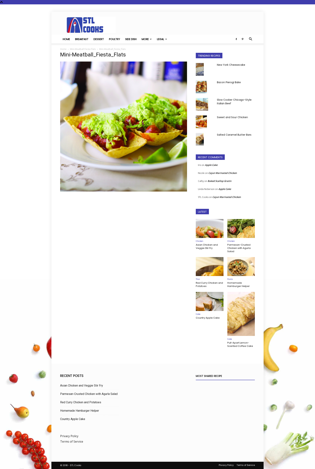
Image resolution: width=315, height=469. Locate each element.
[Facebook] (236, 39)
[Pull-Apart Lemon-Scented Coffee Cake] (241, 314)
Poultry (114, 39)
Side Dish (131, 39)
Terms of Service (71, 442)
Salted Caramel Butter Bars (234, 135)
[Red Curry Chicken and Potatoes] (209, 266)
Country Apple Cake (208, 318)
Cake (198, 314)
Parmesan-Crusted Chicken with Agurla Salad (239, 248)
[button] (250, 39)
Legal (160, 39)
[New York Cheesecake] (200, 69)
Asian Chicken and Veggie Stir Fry (207, 246)
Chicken (199, 241)
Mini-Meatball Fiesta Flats (83, 49)
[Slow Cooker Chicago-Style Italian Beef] (202, 104)
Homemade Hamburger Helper (238, 284)
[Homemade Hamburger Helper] (241, 266)
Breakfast (81, 39)
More (145, 39)
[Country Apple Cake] (209, 301)
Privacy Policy (69, 436)
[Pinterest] (242, 39)
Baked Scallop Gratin (219, 181)
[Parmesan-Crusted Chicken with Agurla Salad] (241, 228)
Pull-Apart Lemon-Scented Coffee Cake (240, 344)
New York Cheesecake (231, 65)
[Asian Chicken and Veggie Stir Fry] (209, 228)
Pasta (230, 279)
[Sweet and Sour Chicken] (201, 121)
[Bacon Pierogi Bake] (201, 86)
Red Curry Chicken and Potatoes (209, 284)
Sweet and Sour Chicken (232, 117)
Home (66, 39)
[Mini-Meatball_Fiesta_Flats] (123, 190)
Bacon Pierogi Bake (229, 82)
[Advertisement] (123, 231)
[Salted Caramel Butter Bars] (200, 139)
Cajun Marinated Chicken (222, 173)
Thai (198, 279)
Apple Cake (211, 165)
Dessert (99, 39)
